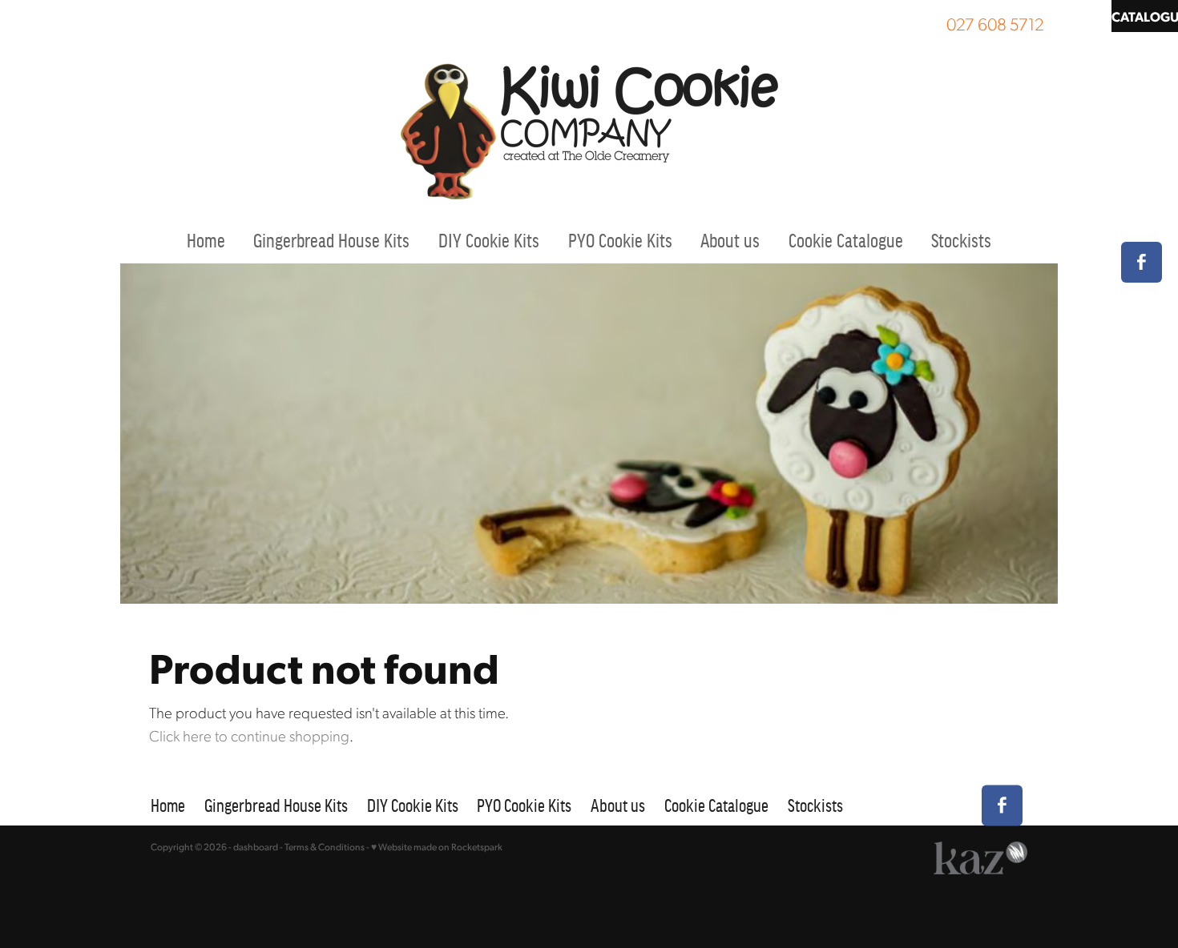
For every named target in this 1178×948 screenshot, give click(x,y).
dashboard (255, 847)
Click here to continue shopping (249, 735)
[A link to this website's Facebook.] (1141, 262)
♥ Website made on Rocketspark (436, 847)
